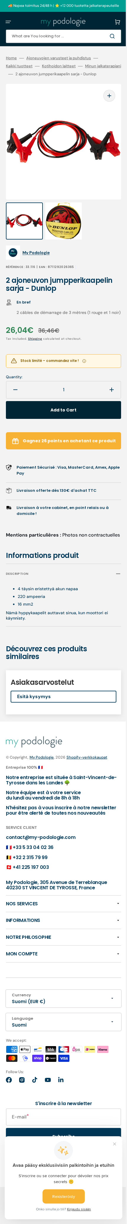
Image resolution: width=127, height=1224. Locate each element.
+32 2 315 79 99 (30, 882)
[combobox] (59, 36)
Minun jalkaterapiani (24, 74)
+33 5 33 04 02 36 (33, 872)
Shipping (35, 349)
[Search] (104, 36)
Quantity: (14, 387)
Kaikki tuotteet (19, 66)
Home (11, 58)
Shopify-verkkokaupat (86, 776)
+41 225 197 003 (31, 891)
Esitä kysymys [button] (34, 716)
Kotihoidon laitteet (59, 66)
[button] (8, 21)
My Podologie (42, 776)
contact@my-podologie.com (40, 861)
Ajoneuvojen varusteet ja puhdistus (58, 58)
